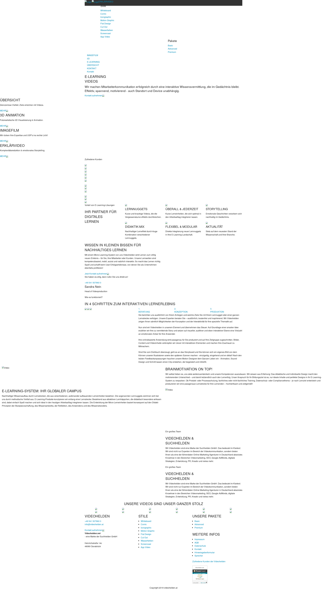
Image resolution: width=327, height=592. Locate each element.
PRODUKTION (217, 310)
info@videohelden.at (94, 524)
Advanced (172, 48)
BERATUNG (144, 310)
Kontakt (90, 71)
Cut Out (103, 26)
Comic (103, 13)
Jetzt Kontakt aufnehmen (96, 273)
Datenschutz (200, 545)
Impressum (200, 539)
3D (88, 58)
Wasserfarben (106, 30)
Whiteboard (105, 10)
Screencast (105, 33)
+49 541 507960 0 (93, 282)
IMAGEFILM (92, 55)
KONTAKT (91, 68)
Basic (170, 45)
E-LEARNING (93, 61)
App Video (105, 36)
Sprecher (199, 555)
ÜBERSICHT (93, 65)
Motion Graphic (107, 20)
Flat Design (105, 23)
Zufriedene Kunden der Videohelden (208, 561)
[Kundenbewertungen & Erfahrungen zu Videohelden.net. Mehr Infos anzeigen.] (199, 574)
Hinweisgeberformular (205, 552)
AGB (197, 542)
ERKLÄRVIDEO (105, 1)
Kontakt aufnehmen (93, 95)
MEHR (3, 110)
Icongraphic (105, 16)
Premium (172, 52)
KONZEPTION (181, 310)
